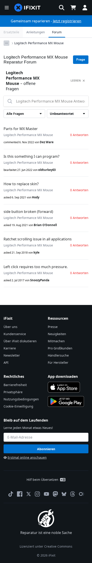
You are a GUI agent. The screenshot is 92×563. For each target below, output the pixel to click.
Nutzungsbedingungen (21, 399)
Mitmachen (56, 341)
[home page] (27, 8)
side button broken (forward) (28, 211)
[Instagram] (37, 494)
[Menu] (7, 8)
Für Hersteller (58, 362)
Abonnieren (46, 449)
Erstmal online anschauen (27, 457)
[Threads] (72, 494)
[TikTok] (10, 494)
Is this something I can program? (31, 156)
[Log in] (84, 7)
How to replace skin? (21, 183)
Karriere (10, 348)
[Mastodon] (55, 494)
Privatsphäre (13, 392)
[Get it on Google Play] (66, 401)
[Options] (6, 43)
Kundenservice (15, 334)
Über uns (10, 327)
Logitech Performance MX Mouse (39, 43)
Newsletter (12, 355)
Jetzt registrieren (67, 21)
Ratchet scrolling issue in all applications (38, 239)
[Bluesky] (64, 494)
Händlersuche (58, 355)
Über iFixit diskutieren (20, 341)
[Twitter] (28, 494)
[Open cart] (73, 7)
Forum (57, 32)
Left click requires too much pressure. (36, 266)
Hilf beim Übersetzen (42, 479)
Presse (53, 327)
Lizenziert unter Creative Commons (46, 546)
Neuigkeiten (57, 334)
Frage (80, 59)
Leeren (76, 80)
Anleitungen (35, 32)
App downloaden (63, 376)
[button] (61, 7)
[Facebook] (19, 494)
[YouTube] (46, 494)
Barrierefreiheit (15, 385)
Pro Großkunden (60, 348)
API (6, 362)
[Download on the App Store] (64, 387)
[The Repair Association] (81, 494)
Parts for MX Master (21, 128)
